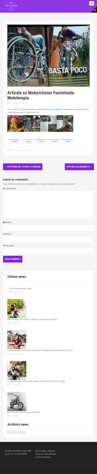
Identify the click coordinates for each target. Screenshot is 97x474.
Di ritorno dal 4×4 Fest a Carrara (23, 167)
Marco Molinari (48, 451)
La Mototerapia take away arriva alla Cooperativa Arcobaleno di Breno (40, 350)
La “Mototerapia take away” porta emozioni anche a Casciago (36, 381)
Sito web (9, 245)
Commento (10, 188)
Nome (8, 222)
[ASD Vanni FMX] (11, 6)
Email (9, 234)
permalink (29, 150)
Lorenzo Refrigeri (43, 457)
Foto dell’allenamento (79, 167)
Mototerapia (13, 150)
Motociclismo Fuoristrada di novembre (55, 109)
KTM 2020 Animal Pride (20, 288)
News (21, 150)
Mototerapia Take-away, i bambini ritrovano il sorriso (32, 319)
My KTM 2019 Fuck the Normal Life (23, 412)
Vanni (25, 103)
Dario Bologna (50, 454)
